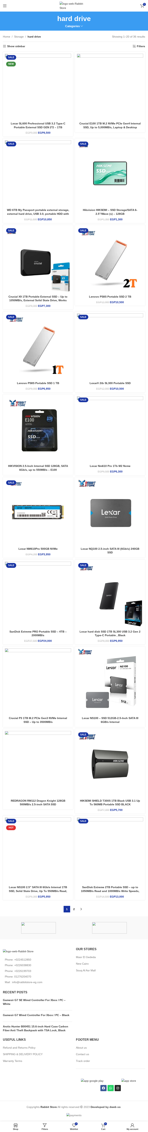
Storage (19, 36)
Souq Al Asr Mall (86, 970)
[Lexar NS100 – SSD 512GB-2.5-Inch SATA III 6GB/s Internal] (110, 681)
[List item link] (37, 959)
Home (6, 36)
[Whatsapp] (111, 1088)
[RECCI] (38, 927)
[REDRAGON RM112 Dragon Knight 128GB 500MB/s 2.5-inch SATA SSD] (38, 764)
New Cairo (82, 963)
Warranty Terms (12, 1060)
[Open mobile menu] (5, 6)
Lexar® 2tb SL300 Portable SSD (110, 383)
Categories (72, 26)
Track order (83, 1060)
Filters (141, 46)
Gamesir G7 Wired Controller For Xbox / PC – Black (36, 1015)
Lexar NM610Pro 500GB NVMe (38, 548)
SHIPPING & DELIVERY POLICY (23, 1054)
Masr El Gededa (86, 957)
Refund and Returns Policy (19, 1047)
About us (81, 1047)
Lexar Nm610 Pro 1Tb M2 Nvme (110, 465)
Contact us (82, 1054)
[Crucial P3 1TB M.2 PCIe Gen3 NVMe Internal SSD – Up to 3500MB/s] (38, 681)
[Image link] (18, 951)
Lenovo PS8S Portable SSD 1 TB (38, 383)
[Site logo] (74, 5)
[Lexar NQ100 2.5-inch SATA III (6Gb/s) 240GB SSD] (110, 512)
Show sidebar (16, 46)
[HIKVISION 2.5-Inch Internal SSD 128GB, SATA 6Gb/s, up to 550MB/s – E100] (38, 429)
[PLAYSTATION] (109, 927)
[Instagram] (118, 1088)
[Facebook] (103, 1088)
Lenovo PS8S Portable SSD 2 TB (110, 296)
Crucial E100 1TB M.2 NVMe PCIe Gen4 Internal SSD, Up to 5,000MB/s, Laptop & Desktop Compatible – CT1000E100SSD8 (110, 127)
